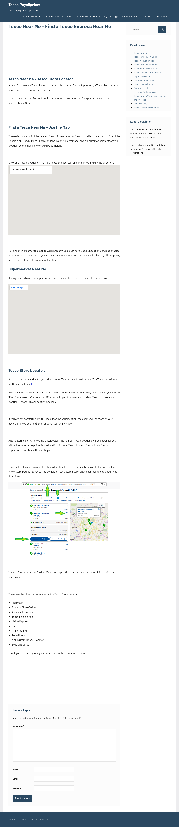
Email (16, 778)
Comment (18, 725)
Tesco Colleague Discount (146, 107)
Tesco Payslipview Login (87, 16)
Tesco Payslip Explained (145, 64)
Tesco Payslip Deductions (146, 68)
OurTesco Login (141, 88)
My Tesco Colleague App (145, 92)
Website (17, 788)
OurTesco (147, 16)
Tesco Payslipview (24, 4)
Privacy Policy (140, 103)
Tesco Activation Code (145, 60)
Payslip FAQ (162, 16)
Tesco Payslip (140, 52)
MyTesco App (111, 16)
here (33, 384)
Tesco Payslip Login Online (57, 16)
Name (16, 769)
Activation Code (130, 16)
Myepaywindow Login (144, 80)
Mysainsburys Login (143, 84)
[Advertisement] (64, 52)
